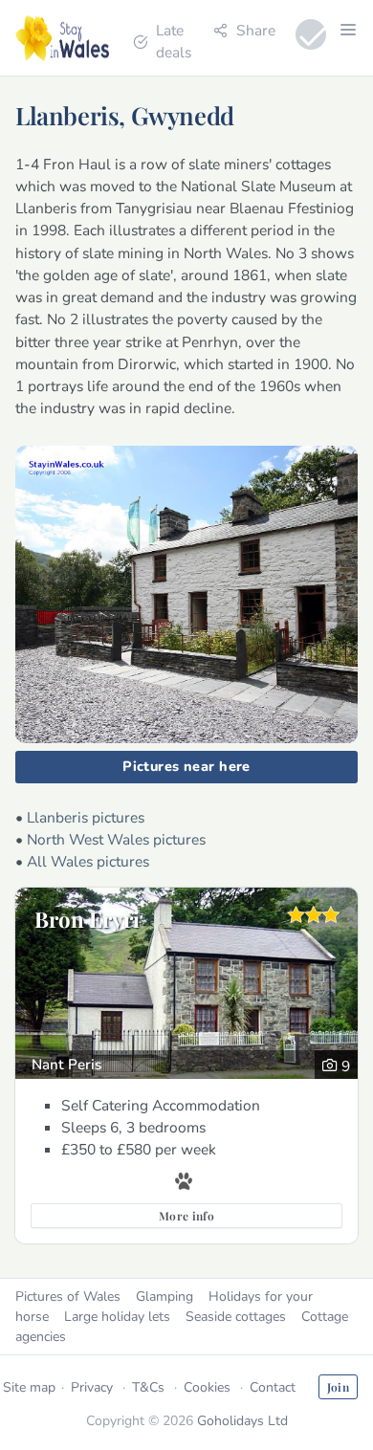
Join (338, 1387)
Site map (29, 1387)
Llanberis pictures (85, 817)
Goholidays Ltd (242, 1421)
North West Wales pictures (116, 839)
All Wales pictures (88, 861)
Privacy (92, 1387)
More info (186, 1215)
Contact (273, 1387)
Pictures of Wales (68, 1296)
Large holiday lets (117, 1316)
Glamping (164, 1296)
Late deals (173, 41)
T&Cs (148, 1387)
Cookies (207, 1387)
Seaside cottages (236, 1316)
